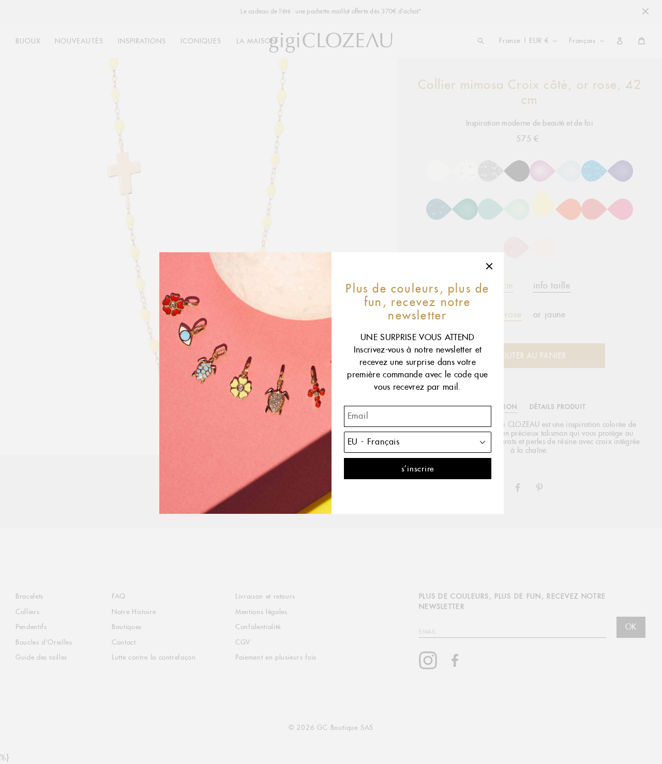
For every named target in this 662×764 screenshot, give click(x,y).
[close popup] (490, 266)
